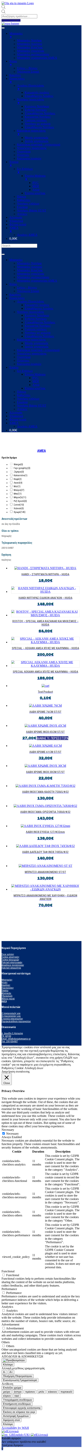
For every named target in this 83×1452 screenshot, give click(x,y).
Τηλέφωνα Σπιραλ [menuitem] (28, 71)
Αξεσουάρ (15, 412)
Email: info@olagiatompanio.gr (16, 1038)
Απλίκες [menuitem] (22, 214)
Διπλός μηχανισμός (36, 346)
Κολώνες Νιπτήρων (37, 315)
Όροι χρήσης (8, 954)
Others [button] (6, 1342)
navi (16, 1395)
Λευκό (18, 482)
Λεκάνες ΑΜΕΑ (27, 426)
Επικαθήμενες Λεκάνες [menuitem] (39, 96)
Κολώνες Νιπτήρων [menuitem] (37, 106)
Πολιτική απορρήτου (11, 968)
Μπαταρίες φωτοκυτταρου (33, 277)
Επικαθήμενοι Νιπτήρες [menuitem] (39, 127)
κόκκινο (52, 1391)
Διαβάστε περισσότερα (52, 738)
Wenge (18, 464)
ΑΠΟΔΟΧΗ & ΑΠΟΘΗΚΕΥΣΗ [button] (22, 1356)
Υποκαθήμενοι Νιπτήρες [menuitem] (40, 113)
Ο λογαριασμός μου (11, 1013)
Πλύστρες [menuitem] (23, 155)
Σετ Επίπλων (25, 370)
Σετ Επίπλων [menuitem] (25, 170)
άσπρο (17, 1391)
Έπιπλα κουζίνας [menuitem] (35, 193)
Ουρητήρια (23, 357)
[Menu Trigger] (3, 28)
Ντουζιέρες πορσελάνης (32, 353)
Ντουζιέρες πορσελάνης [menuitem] (32, 148)
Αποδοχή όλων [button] (34, 1068)
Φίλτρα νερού (17, 419)
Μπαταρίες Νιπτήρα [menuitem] (29, 40)
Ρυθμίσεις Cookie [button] (13, 1068)
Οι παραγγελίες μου (11, 1016)
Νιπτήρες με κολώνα (37, 332)
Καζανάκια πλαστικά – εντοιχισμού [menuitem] (38, 144)
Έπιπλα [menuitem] (13, 163)
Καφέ (18, 479)
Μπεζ (18, 493)
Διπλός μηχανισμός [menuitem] (36, 141)
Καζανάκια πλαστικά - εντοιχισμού (38, 350)
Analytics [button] (7, 1306)
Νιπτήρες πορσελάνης (30, 311)
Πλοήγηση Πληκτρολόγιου (17, 1376)
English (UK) (22, 1434)
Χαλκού (19, 508)
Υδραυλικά (16, 416)
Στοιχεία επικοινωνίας (12, 1018)
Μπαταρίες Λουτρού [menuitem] (29, 44)
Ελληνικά (13, 1431)
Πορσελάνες (17, 298)
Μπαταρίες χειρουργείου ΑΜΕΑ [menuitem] (37, 57)
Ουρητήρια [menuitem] (23, 151)
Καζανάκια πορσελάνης (31, 339)
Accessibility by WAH (15, 1427)
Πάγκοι (21, 391)
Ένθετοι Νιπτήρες (36, 318)
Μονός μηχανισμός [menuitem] (36, 137)
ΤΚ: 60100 (6, 1036)
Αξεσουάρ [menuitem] (15, 217)
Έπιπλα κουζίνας (35, 388)
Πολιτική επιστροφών (12, 962)
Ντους (13, 284)
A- (4, 1372)
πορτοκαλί (66, 1391)
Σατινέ (19, 504)
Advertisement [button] (10, 1324)
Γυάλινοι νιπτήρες (36, 329)
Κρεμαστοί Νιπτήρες (38, 325)
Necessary (12, 1133)
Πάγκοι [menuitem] (21, 196)
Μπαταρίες (16, 259)
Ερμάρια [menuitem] (22, 207)
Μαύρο (19, 490)
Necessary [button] (8, 1129)
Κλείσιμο (8, 1364)
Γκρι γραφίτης (22, 468)
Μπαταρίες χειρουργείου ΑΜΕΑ (37, 280)
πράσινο (30, 1391)
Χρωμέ (19, 512)
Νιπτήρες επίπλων (28, 398)
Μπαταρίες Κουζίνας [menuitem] (30, 47)
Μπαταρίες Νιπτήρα (29, 263)
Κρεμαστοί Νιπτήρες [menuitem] (38, 116)
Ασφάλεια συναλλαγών (13, 965)
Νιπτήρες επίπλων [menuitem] (28, 203)
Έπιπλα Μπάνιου (35, 374)
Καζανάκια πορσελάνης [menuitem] (31, 132)
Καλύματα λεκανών (29, 364)
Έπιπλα (13, 367)
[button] (11, 20)
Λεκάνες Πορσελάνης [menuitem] (30, 87)
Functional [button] (8, 1271)
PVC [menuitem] (35, 182)
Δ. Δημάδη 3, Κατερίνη (12, 1033)
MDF (35, 381)
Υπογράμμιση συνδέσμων (17, 1399)
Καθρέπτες (23, 395)
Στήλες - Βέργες (27, 287)
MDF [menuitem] (35, 186)
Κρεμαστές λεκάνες (37, 305)
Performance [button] (9, 1289)
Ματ (17, 486)
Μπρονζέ (20, 497)
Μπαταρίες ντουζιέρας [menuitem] (30, 50)
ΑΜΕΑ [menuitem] (14, 229)
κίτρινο (7, 1395)
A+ (11, 1372)
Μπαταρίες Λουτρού (29, 266)
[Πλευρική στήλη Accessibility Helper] (14, 1360)
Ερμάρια (22, 402)
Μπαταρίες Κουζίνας (30, 270)
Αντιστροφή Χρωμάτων (16, 1416)
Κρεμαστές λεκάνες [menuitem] (37, 92)
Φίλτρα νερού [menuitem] (17, 224)
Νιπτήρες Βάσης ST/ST (31, 405)
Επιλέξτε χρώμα (12, 1387)
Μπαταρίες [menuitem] (16, 35)
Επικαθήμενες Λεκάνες (39, 308)
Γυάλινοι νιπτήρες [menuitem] (36, 120)
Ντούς (5, 982)
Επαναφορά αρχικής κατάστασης (22, 1407)
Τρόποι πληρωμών (10, 959)
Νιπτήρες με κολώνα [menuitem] (37, 123)
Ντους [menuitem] (13, 63)
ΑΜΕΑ (14, 423)
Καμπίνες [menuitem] (15, 75)
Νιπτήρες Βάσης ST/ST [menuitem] (31, 210)
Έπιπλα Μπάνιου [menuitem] (35, 177)
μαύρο (6, 1391)
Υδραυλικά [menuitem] (16, 220)
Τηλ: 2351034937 (10, 1041)
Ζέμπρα (19, 471)
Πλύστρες (23, 360)
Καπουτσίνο (20, 475)
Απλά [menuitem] (35, 189)
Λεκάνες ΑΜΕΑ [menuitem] (27, 234)
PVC (35, 377)
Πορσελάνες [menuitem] (17, 80)
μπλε (41, 1391)
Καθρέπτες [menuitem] (23, 200)
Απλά (35, 384)
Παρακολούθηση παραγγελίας (16, 1021)
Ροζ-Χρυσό (20, 501)
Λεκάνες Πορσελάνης (30, 301)
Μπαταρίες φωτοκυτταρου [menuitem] (33, 54)
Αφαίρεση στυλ (11, 1420)
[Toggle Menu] (3, 254)
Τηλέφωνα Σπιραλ (28, 291)
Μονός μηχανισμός (36, 343)
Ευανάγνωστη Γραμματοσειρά (20, 1380)
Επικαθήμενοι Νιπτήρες (39, 336)
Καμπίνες (15, 294)
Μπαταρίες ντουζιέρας (30, 273)
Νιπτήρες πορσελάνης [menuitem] (30, 101)
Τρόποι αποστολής (10, 957)
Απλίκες (22, 409)
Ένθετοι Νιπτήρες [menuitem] (36, 109)
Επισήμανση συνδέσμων (17, 1403)
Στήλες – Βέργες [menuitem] (27, 68)
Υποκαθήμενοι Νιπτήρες (40, 322)
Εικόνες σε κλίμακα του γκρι (19, 1412)
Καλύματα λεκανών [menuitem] (29, 158)
